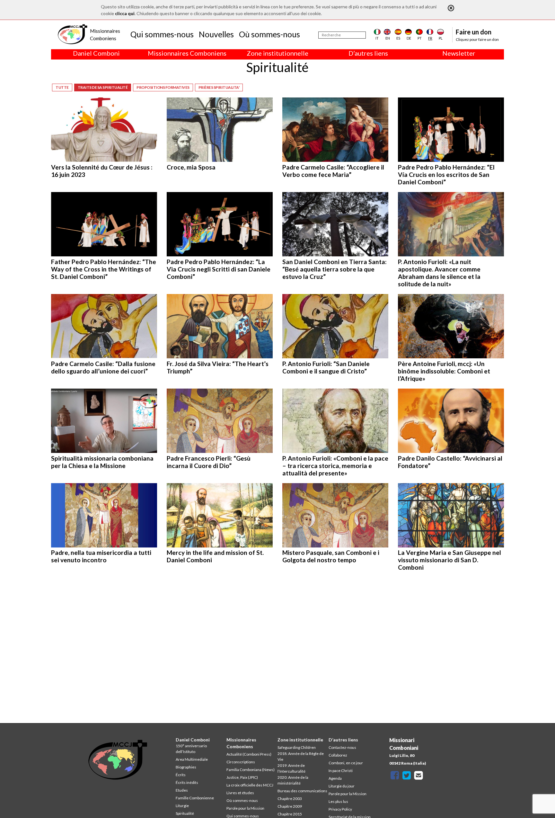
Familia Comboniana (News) (250, 769)
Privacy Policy (340, 809)
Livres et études (240, 792)
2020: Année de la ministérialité (293, 780)
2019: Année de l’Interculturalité (291, 768)
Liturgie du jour (342, 786)
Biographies (186, 767)
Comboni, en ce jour (346, 762)
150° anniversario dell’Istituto (191, 748)
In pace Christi (341, 770)
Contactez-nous (342, 747)
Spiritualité (185, 813)
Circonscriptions (240, 761)
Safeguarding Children (297, 747)
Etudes (182, 790)
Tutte (62, 87)
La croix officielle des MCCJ (249, 785)
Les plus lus (338, 801)
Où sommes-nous (269, 34)
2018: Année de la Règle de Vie (301, 756)
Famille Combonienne (195, 797)
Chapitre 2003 (290, 798)
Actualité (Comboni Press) (248, 754)
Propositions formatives (163, 87)
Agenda (335, 778)
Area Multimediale (192, 759)
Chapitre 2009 (290, 806)
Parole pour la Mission (245, 808)
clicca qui (125, 13)
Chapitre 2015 (290, 814)
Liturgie (182, 805)
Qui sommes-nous (162, 34)
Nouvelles (216, 34)
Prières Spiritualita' (219, 87)
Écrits (181, 774)
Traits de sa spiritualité (103, 87)
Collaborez (338, 755)
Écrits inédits (187, 782)
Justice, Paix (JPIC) (242, 777)
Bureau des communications (302, 790)
